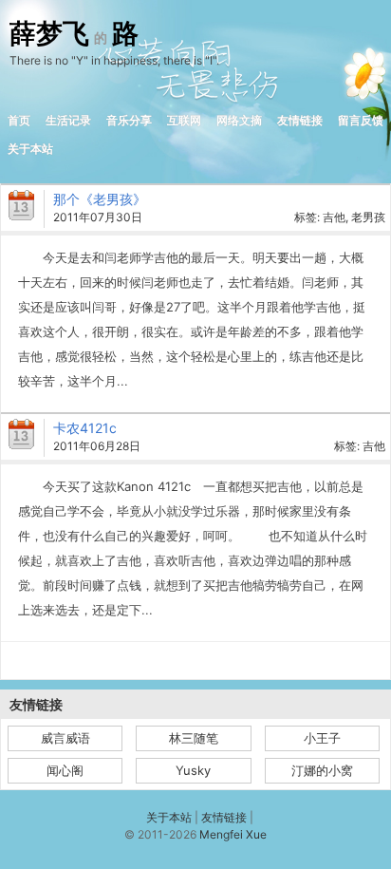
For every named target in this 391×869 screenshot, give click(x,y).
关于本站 (30, 149)
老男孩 (368, 217)
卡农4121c (85, 428)
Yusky (193, 770)
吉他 (334, 217)
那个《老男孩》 (99, 199)
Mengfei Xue (233, 834)
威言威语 (65, 738)
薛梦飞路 (74, 34)
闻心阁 (65, 770)
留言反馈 (360, 120)
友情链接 (300, 120)
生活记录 (68, 120)
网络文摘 (239, 120)
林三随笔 (193, 738)
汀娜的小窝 (322, 770)
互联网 (184, 120)
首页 (19, 120)
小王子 (322, 738)
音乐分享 (129, 120)
